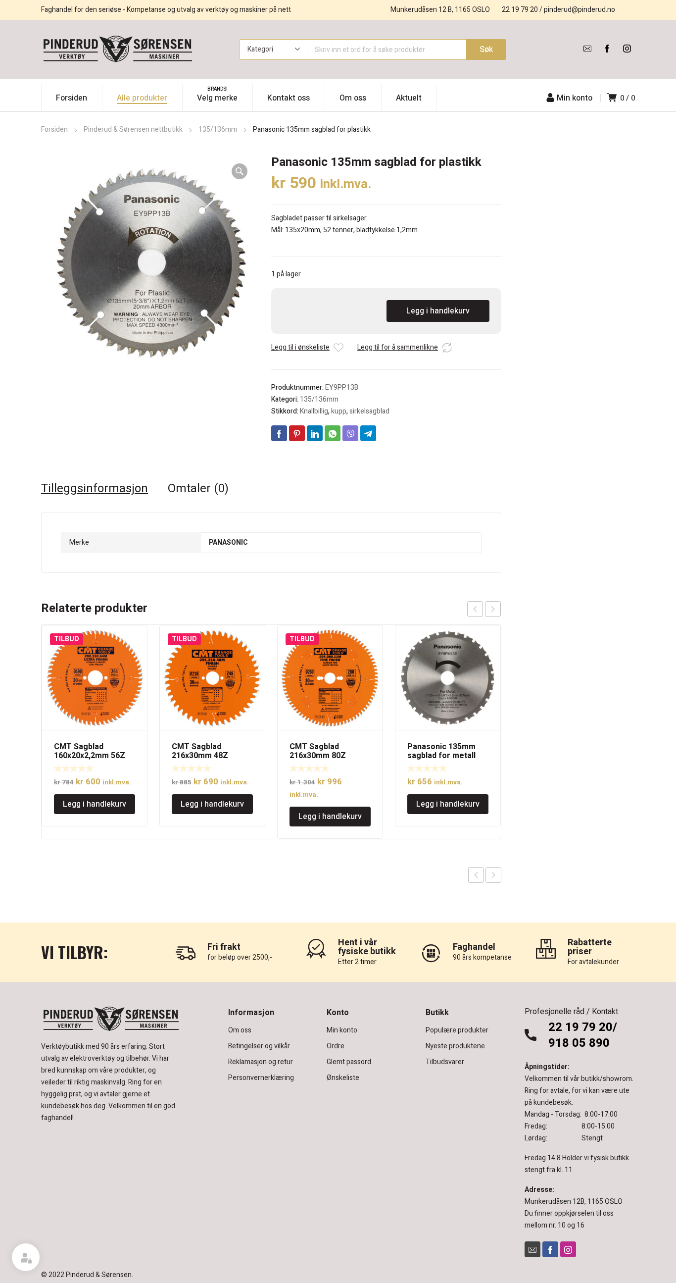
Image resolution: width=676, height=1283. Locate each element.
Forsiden (54, 129)
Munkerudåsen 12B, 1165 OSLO (574, 1201)
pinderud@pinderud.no (579, 9)
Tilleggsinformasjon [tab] (94, 489)
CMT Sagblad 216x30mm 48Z (200, 751)
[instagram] (627, 48)
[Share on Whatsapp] (332, 433)
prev (475, 609)
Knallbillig (314, 411)
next (493, 609)
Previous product (476, 875)
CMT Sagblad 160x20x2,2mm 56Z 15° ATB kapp (89, 755)
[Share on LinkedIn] (315, 433)
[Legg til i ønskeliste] (338, 348)
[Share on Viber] (350, 433)
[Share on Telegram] (368, 433)
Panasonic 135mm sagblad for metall (441, 751)
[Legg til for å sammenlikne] (447, 348)
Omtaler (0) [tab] (198, 489)
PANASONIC (228, 542)
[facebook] (607, 48)
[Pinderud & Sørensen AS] (117, 49)
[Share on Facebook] (279, 433)
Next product (493, 875)
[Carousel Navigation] (484, 609)
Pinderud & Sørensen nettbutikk (133, 129)
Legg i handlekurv (438, 311)
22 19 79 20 (520, 9)
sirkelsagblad (369, 411)
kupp (338, 411)
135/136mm (217, 129)
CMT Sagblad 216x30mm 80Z (318, 751)
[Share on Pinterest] (297, 433)
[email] (587, 48)
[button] (239, 171)
